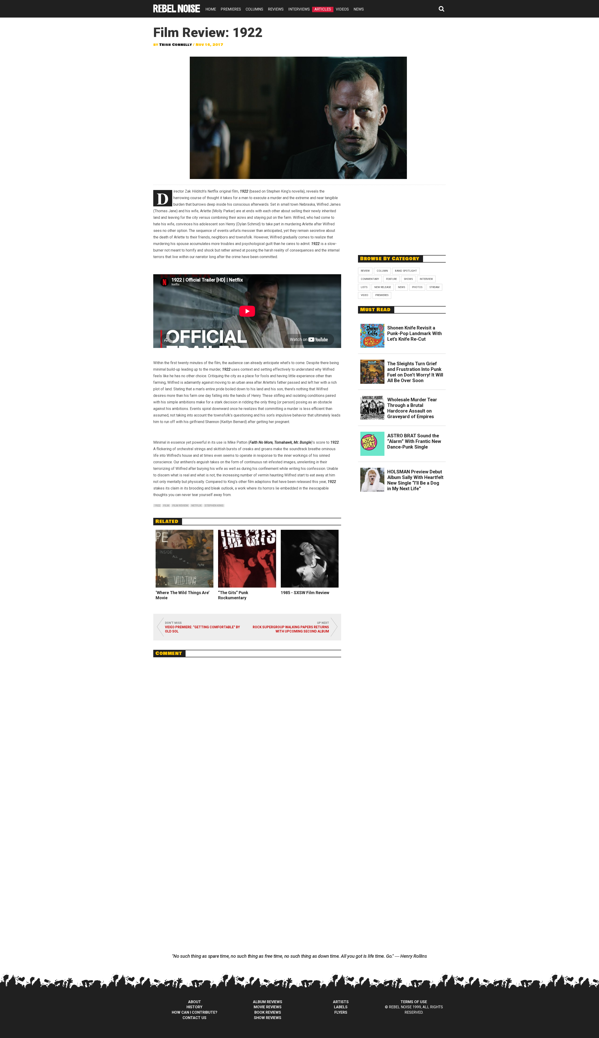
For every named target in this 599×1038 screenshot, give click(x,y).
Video (364, 295)
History (194, 1007)
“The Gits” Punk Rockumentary (233, 595)
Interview (426, 279)
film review (180, 505)
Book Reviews (267, 1012)
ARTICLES (322, 9)
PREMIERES (231, 9)
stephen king (214, 505)
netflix (196, 505)
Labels (340, 1007)
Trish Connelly (175, 44)
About (194, 1002)
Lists (364, 287)
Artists (341, 1002)
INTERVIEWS (299, 9)
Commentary (370, 279)
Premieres (381, 295)
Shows (408, 279)
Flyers (340, 1012)
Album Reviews (267, 1002)
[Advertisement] (402, 217)
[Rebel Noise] (176, 11)
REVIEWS (276, 9)
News (401, 287)
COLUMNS (254, 9)
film (166, 505)
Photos (417, 287)
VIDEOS (342, 9)
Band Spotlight (406, 270)
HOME (210, 9)
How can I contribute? (194, 1012)
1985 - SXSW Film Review (305, 592)
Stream (434, 287)
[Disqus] (247, 724)
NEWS (359, 9)
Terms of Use (414, 1002)
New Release (382, 287)
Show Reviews (267, 1018)
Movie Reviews (267, 1007)
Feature (391, 279)
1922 (157, 505)
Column (382, 270)
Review (365, 270)
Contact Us (194, 1018)
